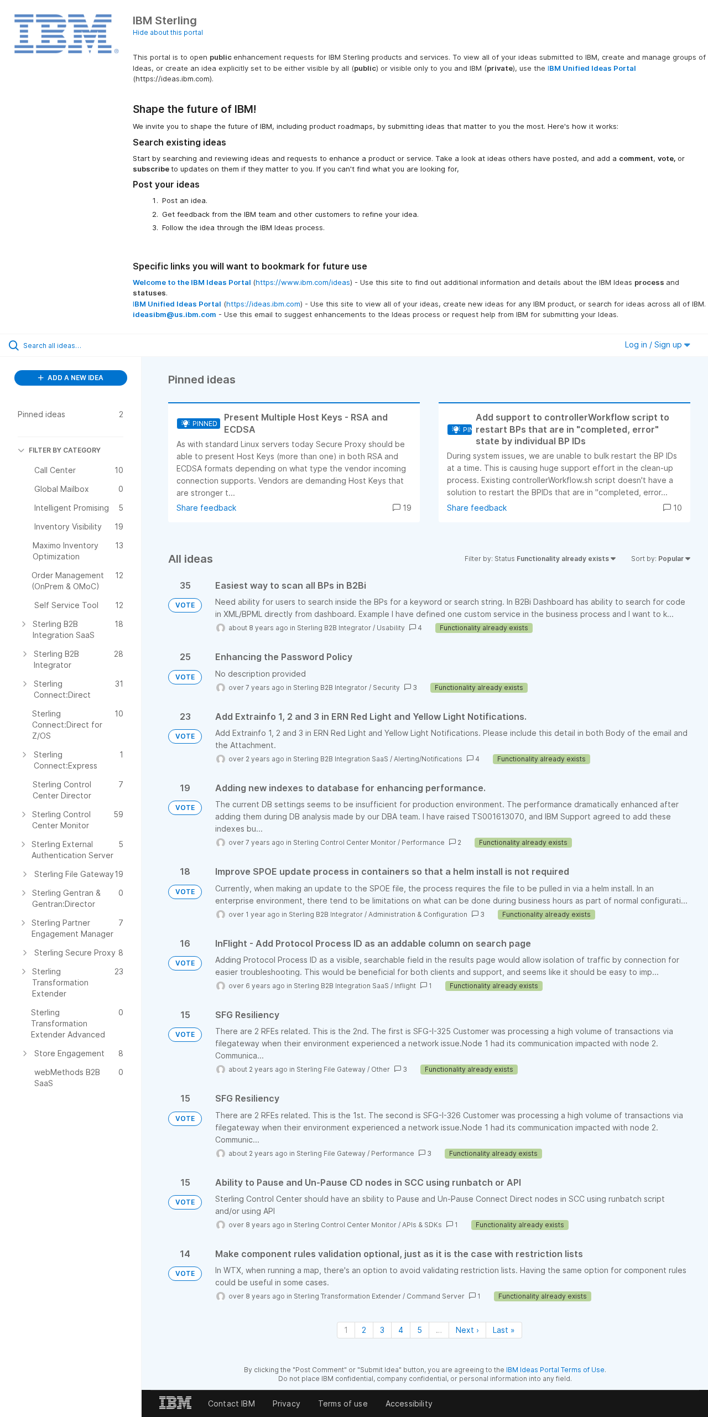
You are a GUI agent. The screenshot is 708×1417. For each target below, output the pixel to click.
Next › (467, 1330)
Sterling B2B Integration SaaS (340, 759)
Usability (391, 628)
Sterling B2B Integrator (334, 628)
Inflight (405, 986)
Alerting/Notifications (428, 759)
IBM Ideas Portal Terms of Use (555, 1370)
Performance (423, 842)
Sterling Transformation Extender (347, 1296)
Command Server (436, 1296)
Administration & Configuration (417, 914)
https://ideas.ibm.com (263, 303)
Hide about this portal (168, 32)
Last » (504, 1330)
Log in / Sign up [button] (654, 344)
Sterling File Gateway (331, 1069)
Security (386, 687)
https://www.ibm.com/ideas (303, 282)
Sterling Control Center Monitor (344, 842)
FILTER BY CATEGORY (65, 450)
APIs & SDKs (422, 1225)
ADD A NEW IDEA (74, 377)
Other (380, 1069)
